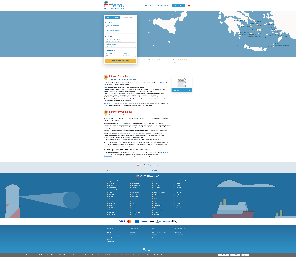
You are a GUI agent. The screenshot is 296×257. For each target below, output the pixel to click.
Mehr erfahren (160, 254)
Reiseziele (149, 5)
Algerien (111, 185)
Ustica (178, 205)
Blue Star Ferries (108, 103)
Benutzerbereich (179, 5)
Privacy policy (110, 239)
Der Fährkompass (179, 234)
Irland (133, 203)
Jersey (133, 210)
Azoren (111, 192)
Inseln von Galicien (137, 201)
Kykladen (124, 82)
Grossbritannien (136, 185)
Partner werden (133, 234)
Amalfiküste (112, 187)
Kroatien (156, 183)
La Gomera (157, 187)
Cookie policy (110, 241)
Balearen (111, 194)
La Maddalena (158, 190)
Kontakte (109, 234)
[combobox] (120, 27)
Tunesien (179, 203)
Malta (155, 198)
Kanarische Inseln (136, 212)
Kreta (155, 181)
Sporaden (179, 198)
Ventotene (179, 207)
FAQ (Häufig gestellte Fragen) (159, 232)
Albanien (111, 183)
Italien (133, 207)
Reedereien (155, 236)
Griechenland (135, 183)
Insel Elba (134, 194)
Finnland (111, 212)
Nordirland (157, 207)
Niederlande (157, 205)
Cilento (111, 201)
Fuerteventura (135, 181)
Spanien (179, 196)
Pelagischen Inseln (181, 181)
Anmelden (132, 232)
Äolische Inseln (113, 190)
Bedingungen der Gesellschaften (160, 237)
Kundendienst (108, 156)
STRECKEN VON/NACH (150, 176)
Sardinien (179, 190)
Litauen (156, 196)
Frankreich (112, 214)
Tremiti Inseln (180, 201)
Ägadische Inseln (113, 181)
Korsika (134, 214)
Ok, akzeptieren (224, 255)
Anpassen (245, 255)
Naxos (105, 87)
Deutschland (112, 205)
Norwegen (157, 212)
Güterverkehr (164, 5)
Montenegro (157, 203)
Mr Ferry (161, 82)
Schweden (179, 192)
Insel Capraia (135, 192)
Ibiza (133, 190)
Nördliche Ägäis (158, 210)
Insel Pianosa (135, 198)
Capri (110, 198)
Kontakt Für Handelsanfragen (114, 236)
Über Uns (109, 232)
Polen (178, 183)
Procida (179, 187)
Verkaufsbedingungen (112, 237)
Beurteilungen (178, 232)
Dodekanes (112, 207)
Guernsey (134, 187)
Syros (155, 170)
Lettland (156, 194)
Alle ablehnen (235, 255)
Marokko (156, 201)
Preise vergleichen (120, 60)
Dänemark (112, 203)
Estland (111, 210)
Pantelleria (157, 214)
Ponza (178, 185)
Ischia (133, 205)
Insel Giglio (135, 196)
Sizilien (178, 194)
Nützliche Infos (156, 234)
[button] (189, 5)
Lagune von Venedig (159, 192)
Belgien (111, 196)
